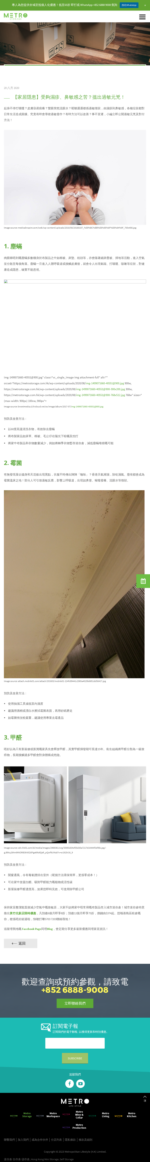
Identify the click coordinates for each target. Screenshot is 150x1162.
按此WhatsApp (129, 5)
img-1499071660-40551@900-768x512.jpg (100, 395)
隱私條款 (70, 1139)
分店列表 (56, 1139)
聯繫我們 (9, 1139)
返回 (22, 943)
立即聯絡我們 (75, 1003)
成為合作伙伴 (40, 1139)
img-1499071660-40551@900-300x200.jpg (100, 389)
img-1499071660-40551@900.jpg (105, 383)
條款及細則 (85, 1139)
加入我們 (23, 1139)
